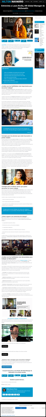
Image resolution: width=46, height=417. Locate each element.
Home (13, 13)
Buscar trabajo (15, 10)
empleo (6, 384)
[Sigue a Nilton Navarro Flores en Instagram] (12, 394)
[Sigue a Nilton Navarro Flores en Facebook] (6, 394)
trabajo (9, 384)
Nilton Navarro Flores (30, 10)
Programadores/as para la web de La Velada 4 (42, 25)
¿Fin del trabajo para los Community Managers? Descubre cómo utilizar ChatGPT (42, 41)
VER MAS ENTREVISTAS (6, 366)
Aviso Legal (13, 415)
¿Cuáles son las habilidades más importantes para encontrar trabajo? (14, 72)
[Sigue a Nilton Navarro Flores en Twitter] (9, 394)
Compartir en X (29, 132)
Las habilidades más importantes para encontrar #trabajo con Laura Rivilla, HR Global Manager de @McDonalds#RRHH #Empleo (17, 129)
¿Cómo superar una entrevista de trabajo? (10, 77)
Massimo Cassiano (23, 260)
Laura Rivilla (4, 44)
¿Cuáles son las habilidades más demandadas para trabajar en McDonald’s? (15, 78)
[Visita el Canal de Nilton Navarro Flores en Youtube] (15, 394)
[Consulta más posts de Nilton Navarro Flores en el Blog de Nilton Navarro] (18, 394)
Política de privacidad (9, 415)
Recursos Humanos (21, 10)
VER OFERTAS (4, 346)
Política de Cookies (3, 415)
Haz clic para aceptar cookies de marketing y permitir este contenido (17, 333)
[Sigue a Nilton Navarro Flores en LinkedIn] (4, 394)
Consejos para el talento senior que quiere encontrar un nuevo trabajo (14, 75)
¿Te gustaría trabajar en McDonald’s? (9, 80)
